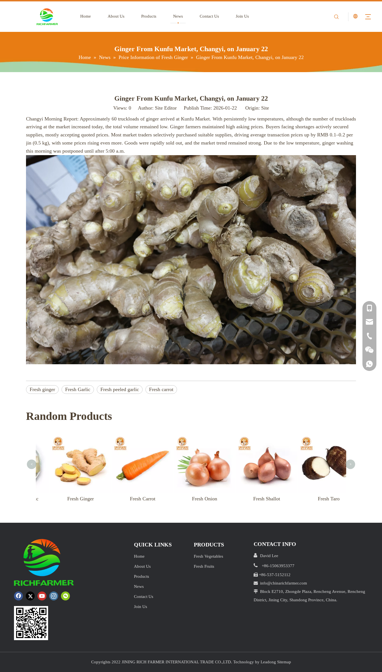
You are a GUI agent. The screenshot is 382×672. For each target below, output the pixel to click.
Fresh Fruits (204, 566)
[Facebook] (18, 595)
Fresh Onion (193, 498)
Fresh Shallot (255, 498)
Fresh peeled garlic (119, 389)
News (178, 16)
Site (265, 108)
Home (85, 16)
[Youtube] (41, 595)
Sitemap (284, 662)
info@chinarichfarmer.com (283, 583)
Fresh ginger (42, 389)
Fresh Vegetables (208, 556)
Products (148, 16)
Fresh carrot (161, 389)
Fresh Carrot (131, 498)
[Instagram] (53, 595)
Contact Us (209, 16)
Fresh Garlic (77, 389)
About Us (116, 16)
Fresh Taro (318, 498)
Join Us (242, 16)
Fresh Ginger (69, 498)
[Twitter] (30, 595)
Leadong (268, 662)
